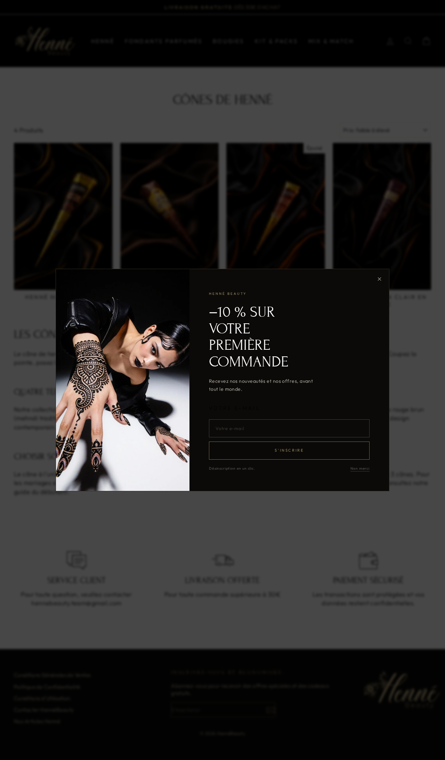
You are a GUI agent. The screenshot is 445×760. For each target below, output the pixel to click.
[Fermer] (379, 279)
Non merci (360, 468)
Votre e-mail (234, 408)
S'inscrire (289, 450)
